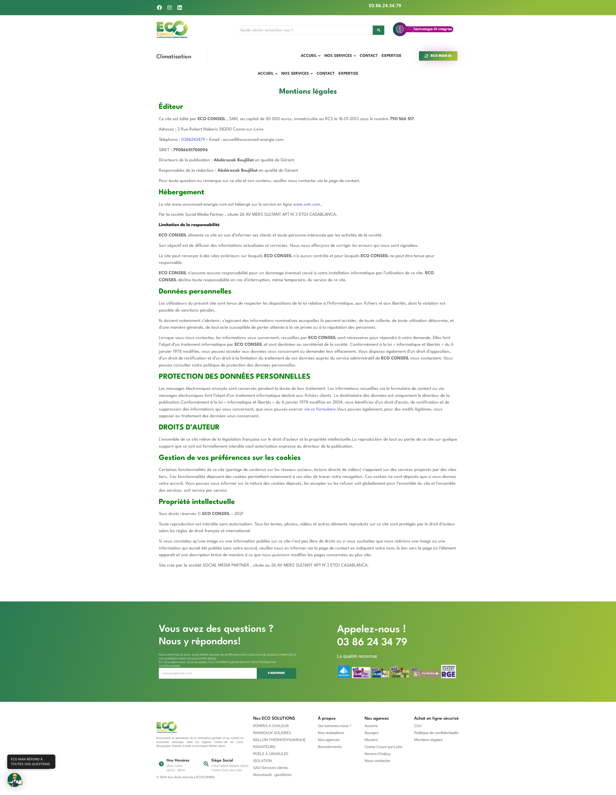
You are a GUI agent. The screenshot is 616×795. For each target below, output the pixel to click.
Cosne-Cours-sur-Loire (383, 747)
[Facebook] (159, 8)
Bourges (372, 733)
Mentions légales (428, 740)
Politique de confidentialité (436, 733)
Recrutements (330, 747)
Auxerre (371, 726)
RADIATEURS (264, 747)
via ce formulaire (320, 409)
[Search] (378, 30)
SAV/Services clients (270, 768)
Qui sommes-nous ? (334, 726)
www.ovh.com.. (308, 204)
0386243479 (193, 140)
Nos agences (329, 740)
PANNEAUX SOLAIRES (272, 733)
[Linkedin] (180, 8)
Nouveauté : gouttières (272, 775)
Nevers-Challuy (378, 754)
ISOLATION (262, 761)
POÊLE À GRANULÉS (270, 754)
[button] (15, 780)
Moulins (371, 740)
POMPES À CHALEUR (271, 726)
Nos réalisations (331, 733)
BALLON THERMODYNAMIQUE (279, 740)
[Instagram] (170, 8)
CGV (418, 726)
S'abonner (276, 673)
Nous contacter (377, 761)
